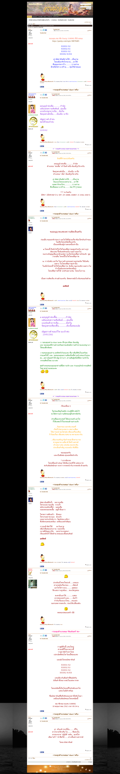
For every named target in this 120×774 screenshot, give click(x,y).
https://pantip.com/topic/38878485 (65, 41)
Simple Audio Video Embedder (58, 767)
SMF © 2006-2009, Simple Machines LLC (64, 766)
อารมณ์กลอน (54, 20)
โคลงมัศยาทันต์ (71, 20)
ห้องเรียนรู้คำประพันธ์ (62, 20)
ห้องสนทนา (35, 16)
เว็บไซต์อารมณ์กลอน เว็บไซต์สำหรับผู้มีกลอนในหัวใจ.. (39, 20)
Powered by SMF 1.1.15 (53, 766)
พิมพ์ (90, 23)
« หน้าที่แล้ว (86, 22)
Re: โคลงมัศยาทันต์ (56, 94)
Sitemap (64, 767)
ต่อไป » (90, 22)
